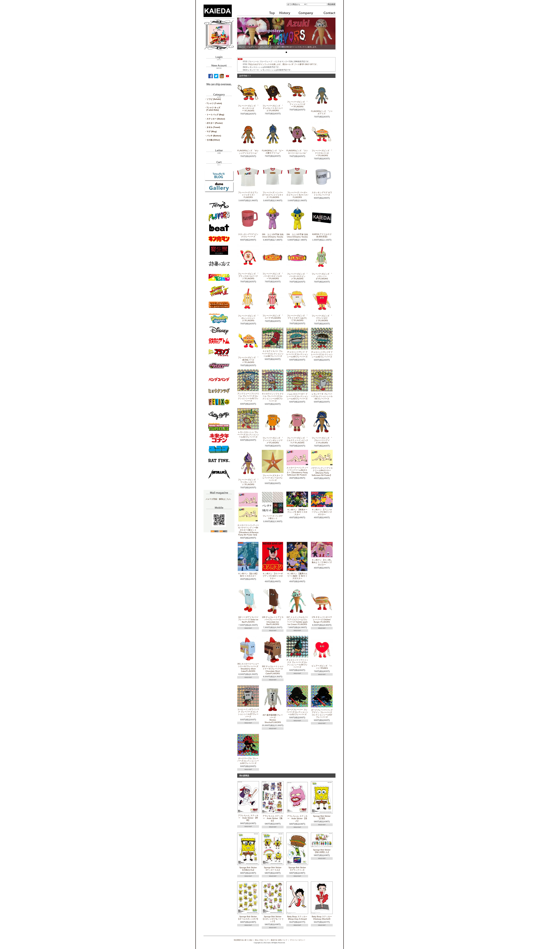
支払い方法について (262, 940)
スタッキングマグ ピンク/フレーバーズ (248, 235)
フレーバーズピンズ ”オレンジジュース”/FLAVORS (248, 318)
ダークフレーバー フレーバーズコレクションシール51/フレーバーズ (297, 712)
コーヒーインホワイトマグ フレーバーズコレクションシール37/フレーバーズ (248, 713)
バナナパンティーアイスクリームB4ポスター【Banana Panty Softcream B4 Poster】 (322, 471)
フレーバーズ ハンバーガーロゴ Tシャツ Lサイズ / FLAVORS (272, 194)
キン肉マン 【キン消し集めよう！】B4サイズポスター (322, 562)
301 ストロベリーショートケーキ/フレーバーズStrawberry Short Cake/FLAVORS (248, 667)
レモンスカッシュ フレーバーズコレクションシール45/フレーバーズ (248, 434)
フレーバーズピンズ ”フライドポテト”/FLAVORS (322, 318)
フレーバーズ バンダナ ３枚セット (273, 517)
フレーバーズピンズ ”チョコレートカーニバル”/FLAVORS (272, 108)
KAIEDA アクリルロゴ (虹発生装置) (321, 235)
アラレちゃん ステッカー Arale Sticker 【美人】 (297, 818)
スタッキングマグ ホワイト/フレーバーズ (322, 193)
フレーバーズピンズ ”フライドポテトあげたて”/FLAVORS (297, 317)
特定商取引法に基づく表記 (243, 940)
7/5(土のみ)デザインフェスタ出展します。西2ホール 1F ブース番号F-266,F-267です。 (283, 64)
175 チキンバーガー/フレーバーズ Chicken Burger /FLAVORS (322, 619)
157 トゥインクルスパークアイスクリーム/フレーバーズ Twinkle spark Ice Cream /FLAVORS (297, 620)
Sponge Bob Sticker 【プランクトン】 (298, 868)
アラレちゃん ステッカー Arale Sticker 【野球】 (248, 817)
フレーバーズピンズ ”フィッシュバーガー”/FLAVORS (297, 104)
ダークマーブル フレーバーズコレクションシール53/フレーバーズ (248, 760)
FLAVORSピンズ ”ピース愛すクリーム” (272, 151)
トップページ (272, 13)
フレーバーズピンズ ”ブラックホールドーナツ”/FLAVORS (248, 276)
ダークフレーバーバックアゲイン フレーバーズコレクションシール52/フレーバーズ (322, 713)
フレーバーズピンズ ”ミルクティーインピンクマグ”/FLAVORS (297, 440)
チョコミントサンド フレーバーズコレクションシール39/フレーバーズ (297, 354)
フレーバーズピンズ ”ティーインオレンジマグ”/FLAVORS (272, 440)
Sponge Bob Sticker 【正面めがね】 (249, 868)
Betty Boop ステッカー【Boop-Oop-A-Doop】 (297, 917)
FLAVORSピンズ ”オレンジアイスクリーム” (248, 151)
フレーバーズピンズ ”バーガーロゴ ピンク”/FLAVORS (297, 276)
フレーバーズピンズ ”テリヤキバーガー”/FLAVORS (322, 152)
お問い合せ (329, 13)
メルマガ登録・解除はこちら (218, 499)
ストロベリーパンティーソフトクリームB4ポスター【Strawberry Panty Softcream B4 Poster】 (297, 471)
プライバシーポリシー (297, 940)
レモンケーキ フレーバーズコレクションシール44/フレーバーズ (322, 396)
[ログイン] (219, 59)
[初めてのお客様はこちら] (219, 67)
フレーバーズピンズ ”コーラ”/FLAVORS (272, 316)
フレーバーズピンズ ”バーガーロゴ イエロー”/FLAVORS (272, 276)
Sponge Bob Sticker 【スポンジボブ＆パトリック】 (273, 918)
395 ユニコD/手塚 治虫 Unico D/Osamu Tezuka (273, 235)
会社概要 (306, 13)
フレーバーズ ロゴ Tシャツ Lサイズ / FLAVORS (248, 194)
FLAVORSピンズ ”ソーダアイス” (322, 112)
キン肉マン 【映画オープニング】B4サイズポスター (297, 511)
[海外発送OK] (219, 86)
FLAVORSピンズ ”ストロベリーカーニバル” (297, 151)
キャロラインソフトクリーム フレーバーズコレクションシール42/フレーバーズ (273, 397)
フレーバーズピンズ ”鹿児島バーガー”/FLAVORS (248, 359)
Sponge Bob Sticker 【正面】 (323, 817)
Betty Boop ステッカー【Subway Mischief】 (322, 917)
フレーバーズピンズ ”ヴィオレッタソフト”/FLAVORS (248, 482)
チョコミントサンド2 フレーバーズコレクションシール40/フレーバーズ (322, 354)
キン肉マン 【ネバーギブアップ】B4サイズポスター (273, 575)
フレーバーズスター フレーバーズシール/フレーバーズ (273, 477)
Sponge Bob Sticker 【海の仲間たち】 (323, 851)
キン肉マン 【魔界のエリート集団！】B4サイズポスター (297, 575)
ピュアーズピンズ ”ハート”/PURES (322, 667)
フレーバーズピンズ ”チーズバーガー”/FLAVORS (248, 108)
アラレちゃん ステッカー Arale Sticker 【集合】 (273, 818)
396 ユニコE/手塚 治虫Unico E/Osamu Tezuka (297, 235)
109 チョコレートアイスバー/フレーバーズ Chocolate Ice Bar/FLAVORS (273, 620)
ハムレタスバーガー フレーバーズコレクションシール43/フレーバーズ (297, 396)
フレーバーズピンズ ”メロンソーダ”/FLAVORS (322, 276)
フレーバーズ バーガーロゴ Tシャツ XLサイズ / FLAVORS (297, 194)
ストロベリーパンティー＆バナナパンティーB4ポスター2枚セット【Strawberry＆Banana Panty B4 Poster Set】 (248, 530)
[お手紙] (219, 152)
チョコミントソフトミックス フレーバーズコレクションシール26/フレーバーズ (297, 663)
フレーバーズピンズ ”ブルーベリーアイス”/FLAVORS (322, 440)
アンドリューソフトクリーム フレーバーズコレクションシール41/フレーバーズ (248, 397)
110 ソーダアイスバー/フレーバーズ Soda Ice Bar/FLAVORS (248, 619)
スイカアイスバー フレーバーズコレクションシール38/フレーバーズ (273, 353)
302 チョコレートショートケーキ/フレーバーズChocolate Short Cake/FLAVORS (273, 670)
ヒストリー (283, 13)
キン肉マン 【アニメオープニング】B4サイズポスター (322, 511)
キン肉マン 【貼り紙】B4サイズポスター (248, 574)
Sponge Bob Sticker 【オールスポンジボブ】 (248, 917)
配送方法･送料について (279, 940)
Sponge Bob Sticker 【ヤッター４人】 (273, 868)
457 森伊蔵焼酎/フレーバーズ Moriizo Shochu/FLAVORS (273, 718)
